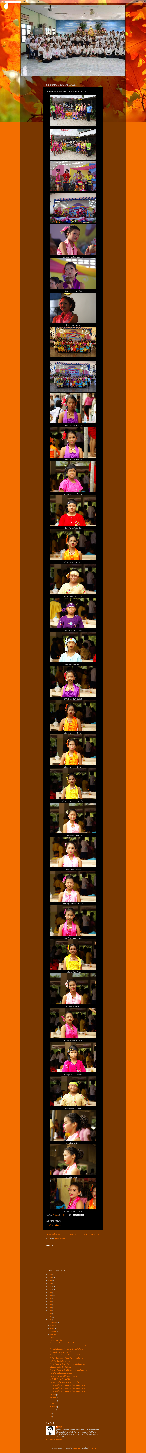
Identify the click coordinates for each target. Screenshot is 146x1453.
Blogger (93, 1448)
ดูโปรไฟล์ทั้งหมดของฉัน (54, 1439)
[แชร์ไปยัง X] (78, 1215)
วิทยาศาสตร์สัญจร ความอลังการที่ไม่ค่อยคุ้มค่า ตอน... (68, 1385)
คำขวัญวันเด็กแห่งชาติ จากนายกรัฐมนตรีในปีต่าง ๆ (67, 1349)
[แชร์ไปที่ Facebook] (80, 1215)
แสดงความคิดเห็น (55, 1225)
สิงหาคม (53, 1334)
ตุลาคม (52, 1328)
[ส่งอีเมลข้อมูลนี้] (74, 1215)
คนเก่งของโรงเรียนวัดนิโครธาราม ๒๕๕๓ (63, 1376)
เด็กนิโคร (61, 1427)
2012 (50, 1314)
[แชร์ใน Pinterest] (83, 1215)
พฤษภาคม (53, 1398)
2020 (50, 1289)
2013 (50, 1310)
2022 (50, 1283)
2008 (50, 1417)
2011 (50, 1317)
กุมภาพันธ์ (53, 1407)
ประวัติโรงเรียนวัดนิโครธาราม (60, 1361)
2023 (50, 1280)
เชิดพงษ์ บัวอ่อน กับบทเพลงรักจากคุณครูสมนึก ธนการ (68, 1355)
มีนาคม (52, 1404)
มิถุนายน (53, 1395)
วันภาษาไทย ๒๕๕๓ (56, 1340)
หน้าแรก (73, 1234)
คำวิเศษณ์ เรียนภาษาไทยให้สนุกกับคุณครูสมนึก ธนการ (68, 1370)
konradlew (76, 1448)
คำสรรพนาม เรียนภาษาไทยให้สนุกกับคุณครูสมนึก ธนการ (69, 1343)
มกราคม (53, 1410)
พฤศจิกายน (54, 1325)
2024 (50, 1277)
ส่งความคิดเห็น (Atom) (63, 1239)
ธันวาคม (53, 1322)
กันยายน (53, 1331)
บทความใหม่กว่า (53, 1234)
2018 (50, 1295)
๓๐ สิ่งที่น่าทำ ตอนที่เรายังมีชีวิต (60, 1379)
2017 (50, 1298)
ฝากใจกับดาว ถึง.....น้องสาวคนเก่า (61, 1373)
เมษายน (53, 1401)
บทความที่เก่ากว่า (92, 1234)
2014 (50, 1308)
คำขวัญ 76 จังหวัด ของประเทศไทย (61, 1352)
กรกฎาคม (53, 1337)
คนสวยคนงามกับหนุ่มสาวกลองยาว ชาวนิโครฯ (65, 1382)
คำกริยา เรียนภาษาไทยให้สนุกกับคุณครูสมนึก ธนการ (67, 1358)
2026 (50, 1274)
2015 (50, 1305)
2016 (50, 1301)
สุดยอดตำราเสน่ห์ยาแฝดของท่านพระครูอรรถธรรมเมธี (68, 1346)
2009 (50, 1414)
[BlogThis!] (76, 1215)
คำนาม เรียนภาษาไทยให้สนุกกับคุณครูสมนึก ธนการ (67, 1364)
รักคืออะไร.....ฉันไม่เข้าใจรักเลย (60, 1367)
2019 (50, 1293)
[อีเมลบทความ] (70, 1215)
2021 (50, 1286)
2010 (50, 1320)
